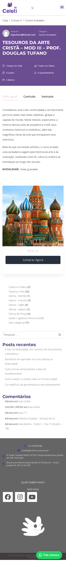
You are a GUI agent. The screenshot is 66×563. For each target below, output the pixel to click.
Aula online (25, 401)
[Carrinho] (32, 8)
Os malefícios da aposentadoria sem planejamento (32, 384)
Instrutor (15, 31)
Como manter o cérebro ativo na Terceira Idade (31, 379)
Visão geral (9, 96)
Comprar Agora (33, 260)
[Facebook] (8, 497)
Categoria (43, 31)
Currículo (29, 96)
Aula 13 (23, 412)
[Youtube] (32, 497)
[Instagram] (20, 497)
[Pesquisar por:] (33, 334)
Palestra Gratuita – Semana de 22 (37, 418)
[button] (61, 7)
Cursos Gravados (47, 34)
